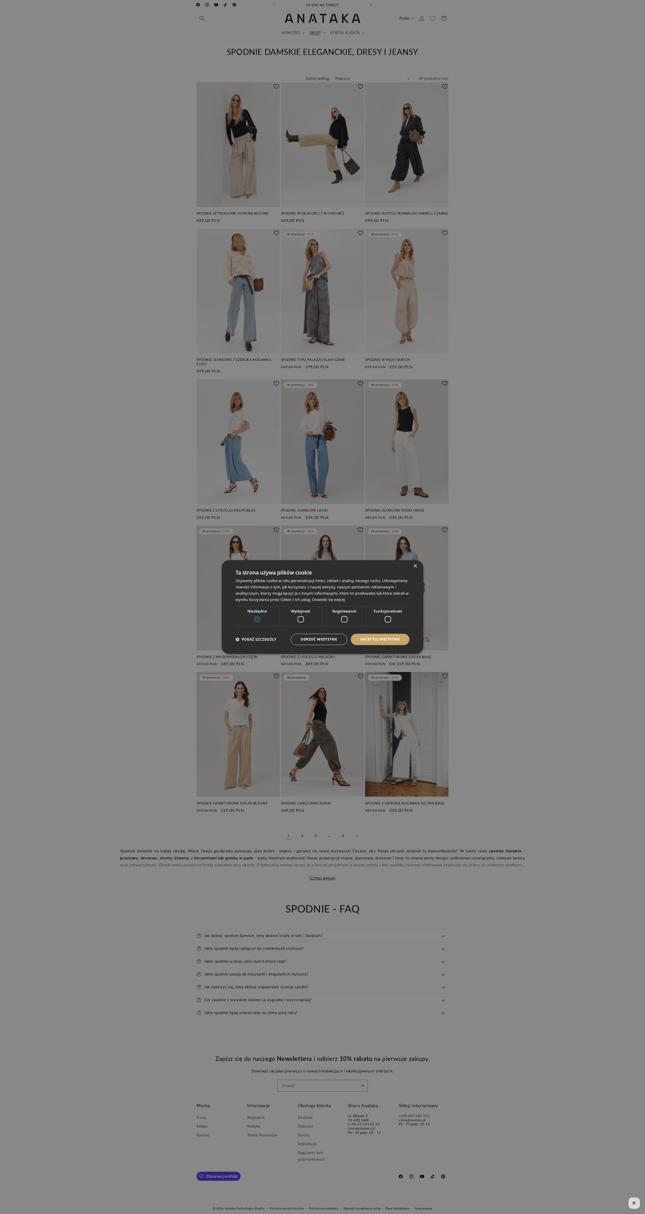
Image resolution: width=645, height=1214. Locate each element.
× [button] (415, 566)
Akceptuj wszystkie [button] (380, 639)
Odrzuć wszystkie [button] (319, 639)
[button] (256, 639)
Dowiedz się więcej (328, 599)
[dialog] (322, 607)
